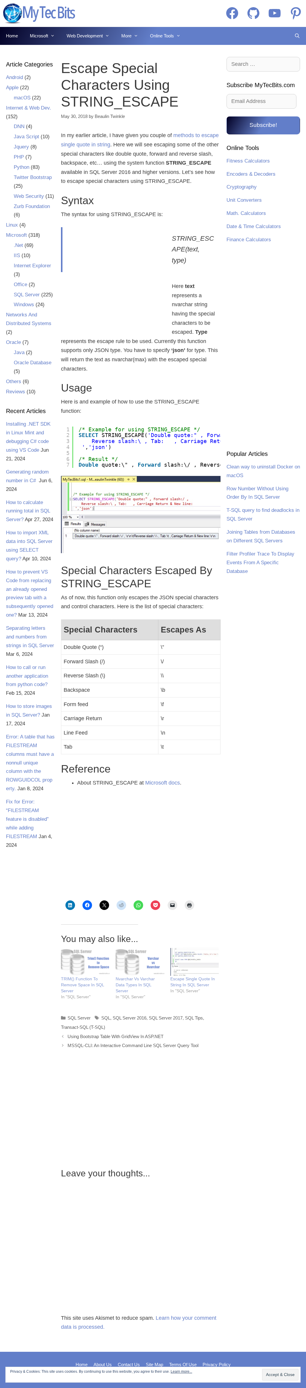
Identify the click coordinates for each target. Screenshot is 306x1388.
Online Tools (162, 35)
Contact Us (129, 1364)
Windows (24, 304)
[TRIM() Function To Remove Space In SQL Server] (85, 962)
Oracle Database (32, 362)
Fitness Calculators (248, 161)
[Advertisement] (112, 276)
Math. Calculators (246, 213)
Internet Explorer (32, 266)
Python (21, 167)
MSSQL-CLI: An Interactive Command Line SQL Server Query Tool (133, 1045)
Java (19, 352)
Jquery (21, 147)
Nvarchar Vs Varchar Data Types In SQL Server (135, 984)
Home (12, 35)
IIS (17, 255)
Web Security (29, 196)
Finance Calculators (249, 239)
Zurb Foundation (32, 206)
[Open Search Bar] (297, 36)
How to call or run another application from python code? (27, 676)
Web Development (85, 35)
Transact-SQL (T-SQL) (83, 1027)
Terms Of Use (183, 1364)
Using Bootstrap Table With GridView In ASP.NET (115, 1036)
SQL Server (79, 1017)
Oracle (13, 342)
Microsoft (39, 35)
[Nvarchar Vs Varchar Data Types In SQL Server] (140, 962)
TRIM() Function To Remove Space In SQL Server (82, 984)
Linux (12, 225)
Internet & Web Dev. (28, 108)
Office (20, 284)
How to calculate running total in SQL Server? (28, 511)
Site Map (154, 1364)
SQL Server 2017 (166, 1017)
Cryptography (242, 187)
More (126, 35)
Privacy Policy (217, 1364)
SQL (105, 1017)
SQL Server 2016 (129, 1017)
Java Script (26, 136)
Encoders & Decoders (251, 174)
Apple (12, 87)
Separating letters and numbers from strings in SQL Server (30, 636)
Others (13, 381)
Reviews (15, 392)
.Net (18, 245)
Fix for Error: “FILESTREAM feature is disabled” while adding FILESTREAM (27, 819)
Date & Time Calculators (254, 226)
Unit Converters (244, 200)
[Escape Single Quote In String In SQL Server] (194, 962)
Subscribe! (263, 125)
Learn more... (181, 1371)
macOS (22, 98)
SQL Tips (194, 1017)
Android (14, 77)
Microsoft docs (162, 783)
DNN (19, 126)
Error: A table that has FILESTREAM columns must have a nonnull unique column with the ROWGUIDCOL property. (30, 762)
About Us (103, 1364)
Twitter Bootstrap (33, 177)
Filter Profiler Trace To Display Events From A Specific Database (260, 562)
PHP (19, 157)
